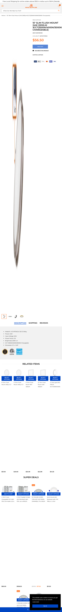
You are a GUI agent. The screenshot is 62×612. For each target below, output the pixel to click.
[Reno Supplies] (31, 6)
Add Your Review (38, 33)
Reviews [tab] (44, 323)
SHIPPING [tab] (33, 323)
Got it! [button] (45, 606)
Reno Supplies (37, 20)
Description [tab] (20, 323)
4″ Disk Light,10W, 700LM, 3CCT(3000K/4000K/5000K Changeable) (55, 386)
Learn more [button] (36, 601)
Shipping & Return (38, 54)
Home (3, 15)
